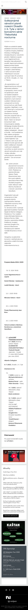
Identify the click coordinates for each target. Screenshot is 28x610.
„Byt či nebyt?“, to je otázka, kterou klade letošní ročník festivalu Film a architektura (13, 492)
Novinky (7, 18)
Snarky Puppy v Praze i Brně (10, 472)
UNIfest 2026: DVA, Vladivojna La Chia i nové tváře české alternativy (12, 483)
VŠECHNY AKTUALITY (11, 516)
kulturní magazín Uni (11, 2)
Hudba (18, 18)
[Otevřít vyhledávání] (26, 2)
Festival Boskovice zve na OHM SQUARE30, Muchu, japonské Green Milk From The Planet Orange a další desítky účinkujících (14, 488)
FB (10, 590)
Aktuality (12, 18)
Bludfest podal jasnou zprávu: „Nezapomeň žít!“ (13, 479)
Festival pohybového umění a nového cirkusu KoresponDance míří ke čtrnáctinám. (13, 506)
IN (6, 590)
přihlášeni (10, 441)
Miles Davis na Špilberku (9, 475)
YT (13, 590)
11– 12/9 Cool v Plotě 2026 (11, 569)
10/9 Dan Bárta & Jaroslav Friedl (13, 560)
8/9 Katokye (7, 556)
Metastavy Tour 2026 (11, 552)
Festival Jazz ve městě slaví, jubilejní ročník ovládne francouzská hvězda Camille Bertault (13, 511)
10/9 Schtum (7, 565)
